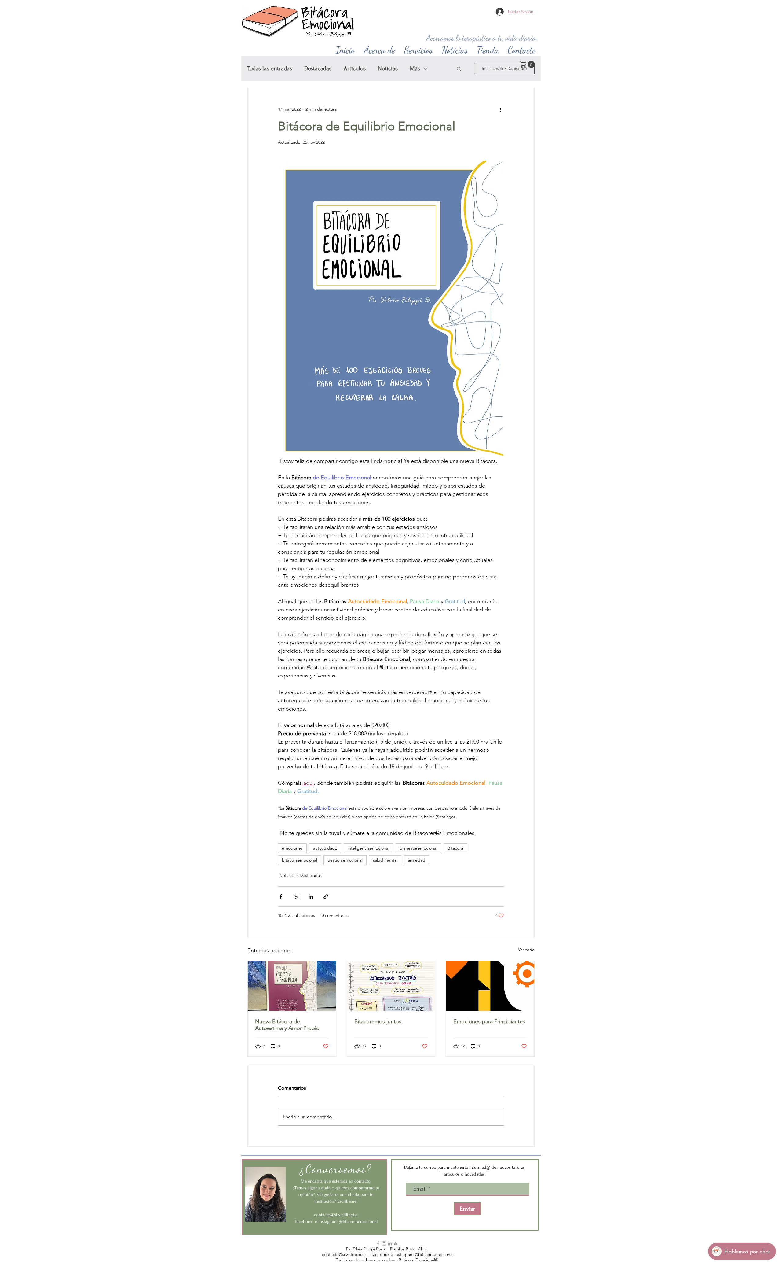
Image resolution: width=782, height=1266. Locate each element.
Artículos (355, 68)
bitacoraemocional (299, 860)
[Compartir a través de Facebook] (281, 896)
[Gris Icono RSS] (395, 1243)
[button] (379, 48)
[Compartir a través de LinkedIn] (311, 896)
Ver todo (526, 949)
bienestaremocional (418, 848)
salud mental (385, 860)
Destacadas (317, 68)
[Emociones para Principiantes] (490, 986)
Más (415, 68)
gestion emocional (345, 860)
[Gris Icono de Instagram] (384, 1243)
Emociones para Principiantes (489, 1021)
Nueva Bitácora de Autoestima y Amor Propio (287, 1025)
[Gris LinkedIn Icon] (390, 1243)
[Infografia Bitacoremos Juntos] (391, 986)
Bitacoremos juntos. (378, 1021)
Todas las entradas (269, 68)
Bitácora (455, 848)
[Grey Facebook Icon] (378, 1243)
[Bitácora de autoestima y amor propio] (292, 986)
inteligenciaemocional (368, 848)
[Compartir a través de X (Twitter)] (296, 896)
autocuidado (325, 848)
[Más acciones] (500, 109)
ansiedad (416, 860)
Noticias (388, 68)
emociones (292, 848)
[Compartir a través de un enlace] (326, 896)
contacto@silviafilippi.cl (336, 1214)
